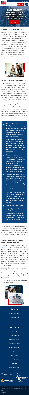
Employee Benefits (14, 339)
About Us (14, 332)
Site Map (14, 363)
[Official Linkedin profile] (22, 1)
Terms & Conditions (14, 367)
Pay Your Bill (14, 355)
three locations (5, 247)
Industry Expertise (14, 347)
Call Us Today (20, 4)
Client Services (14, 336)
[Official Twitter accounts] (25, 1)
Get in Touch (13, 22)
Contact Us (14, 359)
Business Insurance (14, 343)
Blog (14, 351)
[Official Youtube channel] (27, 1)
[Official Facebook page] (20, 1)
